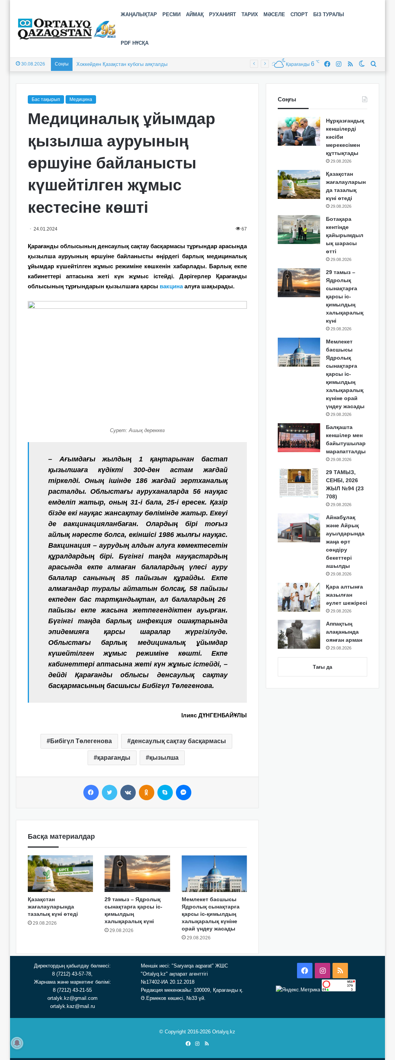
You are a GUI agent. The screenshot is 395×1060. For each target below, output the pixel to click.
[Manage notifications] (17, 1043)
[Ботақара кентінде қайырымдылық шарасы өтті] (299, 229)
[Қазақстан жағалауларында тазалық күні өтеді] (60, 873)
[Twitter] (109, 792)
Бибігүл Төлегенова (81, 741)
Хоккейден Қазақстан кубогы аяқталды (121, 64)
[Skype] (165, 792)
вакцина (171, 286)
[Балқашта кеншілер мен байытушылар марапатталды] (299, 437)
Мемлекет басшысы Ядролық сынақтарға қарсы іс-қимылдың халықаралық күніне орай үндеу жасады (211, 914)
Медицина (80, 99)
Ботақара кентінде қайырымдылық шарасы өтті (344, 235)
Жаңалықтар (139, 14)
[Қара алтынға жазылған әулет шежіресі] (299, 597)
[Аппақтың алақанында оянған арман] (299, 634)
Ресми (171, 14)
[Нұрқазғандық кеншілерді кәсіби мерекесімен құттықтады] (299, 131)
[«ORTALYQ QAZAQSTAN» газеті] (67, 29)
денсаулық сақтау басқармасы (178, 741)
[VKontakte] (128, 792)
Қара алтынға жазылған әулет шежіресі (346, 595)
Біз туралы (328, 14)
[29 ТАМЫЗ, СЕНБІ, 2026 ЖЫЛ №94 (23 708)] (299, 482)
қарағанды (113, 757)
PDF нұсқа (135, 43)
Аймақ (195, 14)
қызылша (164, 757)
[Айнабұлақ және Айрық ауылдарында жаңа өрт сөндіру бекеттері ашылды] (299, 527)
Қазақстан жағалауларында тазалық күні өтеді (53, 906)
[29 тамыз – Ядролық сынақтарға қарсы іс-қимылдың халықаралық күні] (137, 873)
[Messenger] (183, 792)
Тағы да (322, 667)
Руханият (222, 14)
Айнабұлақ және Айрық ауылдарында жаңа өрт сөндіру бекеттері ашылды (345, 541)
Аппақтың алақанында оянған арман (344, 632)
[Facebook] (91, 792)
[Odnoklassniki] (146, 792)
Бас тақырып (46, 99)
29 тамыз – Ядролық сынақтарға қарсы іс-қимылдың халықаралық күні (344, 296)
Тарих (249, 14)
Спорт (299, 14)
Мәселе (274, 14)
